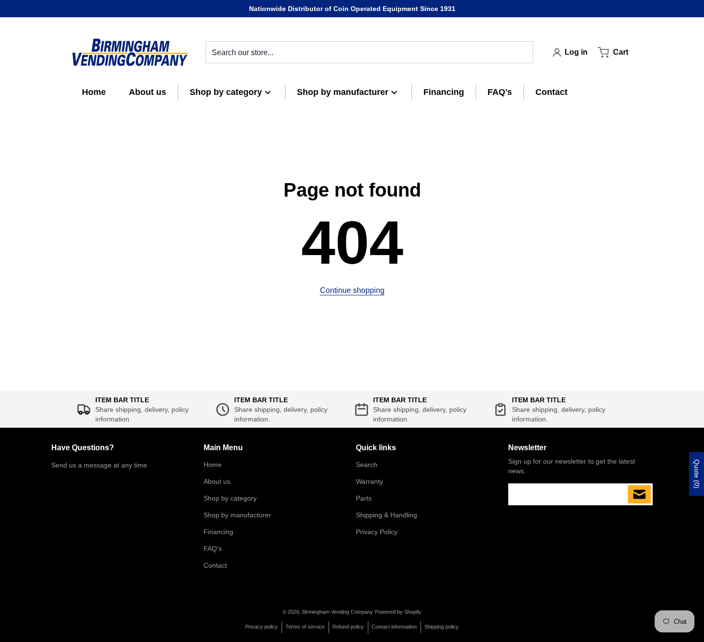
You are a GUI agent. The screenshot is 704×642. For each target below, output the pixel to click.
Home (213, 464)
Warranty (369, 481)
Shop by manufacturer (237, 515)
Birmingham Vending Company (337, 612)
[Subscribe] (639, 494)
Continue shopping (352, 290)
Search (366, 464)
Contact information (394, 627)
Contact (215, 565)
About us (217, 481)
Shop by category (230, 498)
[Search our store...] (522, 52)
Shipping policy (441, 627)
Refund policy (348, 627)
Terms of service (305, 627)
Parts (364, 498)
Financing (218, 532)
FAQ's (213, 548)
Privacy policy (261, 627)
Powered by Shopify (398, 612)
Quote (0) (697, 474)
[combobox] (369, 52)
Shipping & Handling (386, 515)
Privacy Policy (376, 532)
